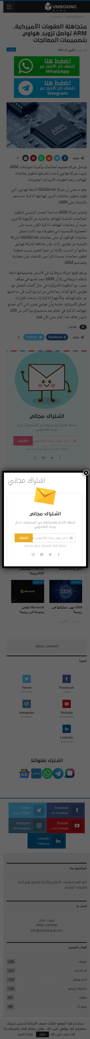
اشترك (23, 538)
